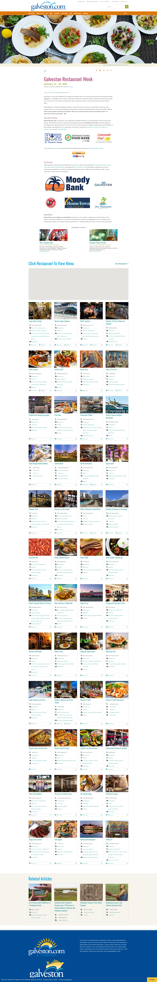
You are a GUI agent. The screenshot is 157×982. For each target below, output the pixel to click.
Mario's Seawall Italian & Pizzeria (40, 603)
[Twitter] (100, 70)
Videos (45, 915)
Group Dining (35, 333)
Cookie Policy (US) (50, 979)
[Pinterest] (107, 70)
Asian (58, 758)
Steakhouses (91, 330)
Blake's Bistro (33, 369)
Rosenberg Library (89, 912)
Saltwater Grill (111, 651)
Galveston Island (61, 339)
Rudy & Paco (59, 651)
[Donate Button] (78, 152)
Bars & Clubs (34, 328)
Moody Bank (74, 165)
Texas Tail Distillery (35, 793)
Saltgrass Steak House (87, 651)
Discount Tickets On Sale (97, 242)
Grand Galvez (59, 463)
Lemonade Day (62, 129)
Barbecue (85, 567)
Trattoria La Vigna (112, 793)
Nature (33, 917)
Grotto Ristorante (86, 463)
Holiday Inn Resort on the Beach (116, 509)
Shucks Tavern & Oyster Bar (38, 748)
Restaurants (42, 328)
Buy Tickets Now (94, 251)
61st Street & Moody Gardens (117, 384)
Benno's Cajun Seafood (62, 321)
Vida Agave (58, 839)
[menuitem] (81, 1)
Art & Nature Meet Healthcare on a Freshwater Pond (40, 904)
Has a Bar (42, 333)
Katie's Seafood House (62, 557)
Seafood (44, 330)
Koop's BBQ (84, 557)
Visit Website (43, 251)
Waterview (64, 336)
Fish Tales (58, 415)
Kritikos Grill (59, 369)
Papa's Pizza (84, 603)
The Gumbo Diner (86, 793)
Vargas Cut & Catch (35, 839)
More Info (33, 345)
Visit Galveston (79, 167)
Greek (58, 379)
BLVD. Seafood (85, 321)
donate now (56, 148)
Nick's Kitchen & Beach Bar (64, 603)
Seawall (69, 339)
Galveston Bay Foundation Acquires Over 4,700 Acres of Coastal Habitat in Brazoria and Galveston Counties (65, 906)
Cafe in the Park (111, 369)
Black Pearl (84, 369)
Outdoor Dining (61, 333)
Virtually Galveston (36, 915)
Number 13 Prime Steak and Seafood (115, 322)
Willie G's (109, 839)
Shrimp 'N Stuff (85, 699)
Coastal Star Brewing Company (39, 415)
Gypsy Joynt (110, 463)
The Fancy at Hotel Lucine (63, 793)
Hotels (60, 470)
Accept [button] (152, 979)
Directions (69, 87)
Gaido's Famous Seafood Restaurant (114, 416)
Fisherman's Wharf (86, 415)
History (86, 915)
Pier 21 (91, 435)
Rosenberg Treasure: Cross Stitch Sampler (91, 904)
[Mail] (111, 70)
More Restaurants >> (121, 263)
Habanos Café (33, 509)
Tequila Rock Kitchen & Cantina (116, 748)
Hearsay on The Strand (62, 509)
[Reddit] (104, 70)
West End (95, 857)
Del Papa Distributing (100, 165)
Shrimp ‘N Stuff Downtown (115, 699)
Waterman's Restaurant (87, 839)
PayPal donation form (96, 148)
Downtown (34, 341)
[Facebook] (96, 70)
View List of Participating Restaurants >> (57, 92)
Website (43, 345)
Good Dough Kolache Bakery (38, 463)
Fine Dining (86, 333)
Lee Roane (34, 912)
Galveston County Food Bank (96, 127)
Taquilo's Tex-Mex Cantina (88, 748)
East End (60, 478)
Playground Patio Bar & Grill (115, 603)
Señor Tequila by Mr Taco (37, 699)
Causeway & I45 (112, 341)
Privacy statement (65, 979)
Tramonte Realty (59, 167)
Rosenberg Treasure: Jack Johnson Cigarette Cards (114, 904)
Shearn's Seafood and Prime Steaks (64, 701)
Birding (38, 917)
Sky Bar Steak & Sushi (62, 748)
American (34, 330)
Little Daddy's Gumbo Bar (114, 557)
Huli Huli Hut (33, 557)
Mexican (33, 709)
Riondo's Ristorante (35, 651)
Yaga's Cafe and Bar (35, 321)
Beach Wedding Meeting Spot (65, 610)
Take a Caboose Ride (46, 242)
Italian (39, 330)
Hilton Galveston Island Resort (90, 509)
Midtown (85, 524)
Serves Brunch (35, 384)
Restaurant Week (40, 336)
